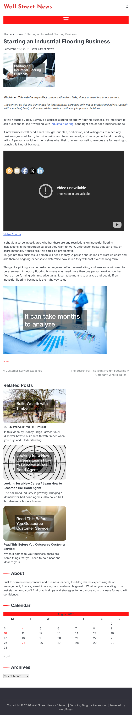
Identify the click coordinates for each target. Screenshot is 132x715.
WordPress (66, 709)
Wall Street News (27, 7)
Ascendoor (100, 705)
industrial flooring (62, 124)
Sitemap (62, 705)
